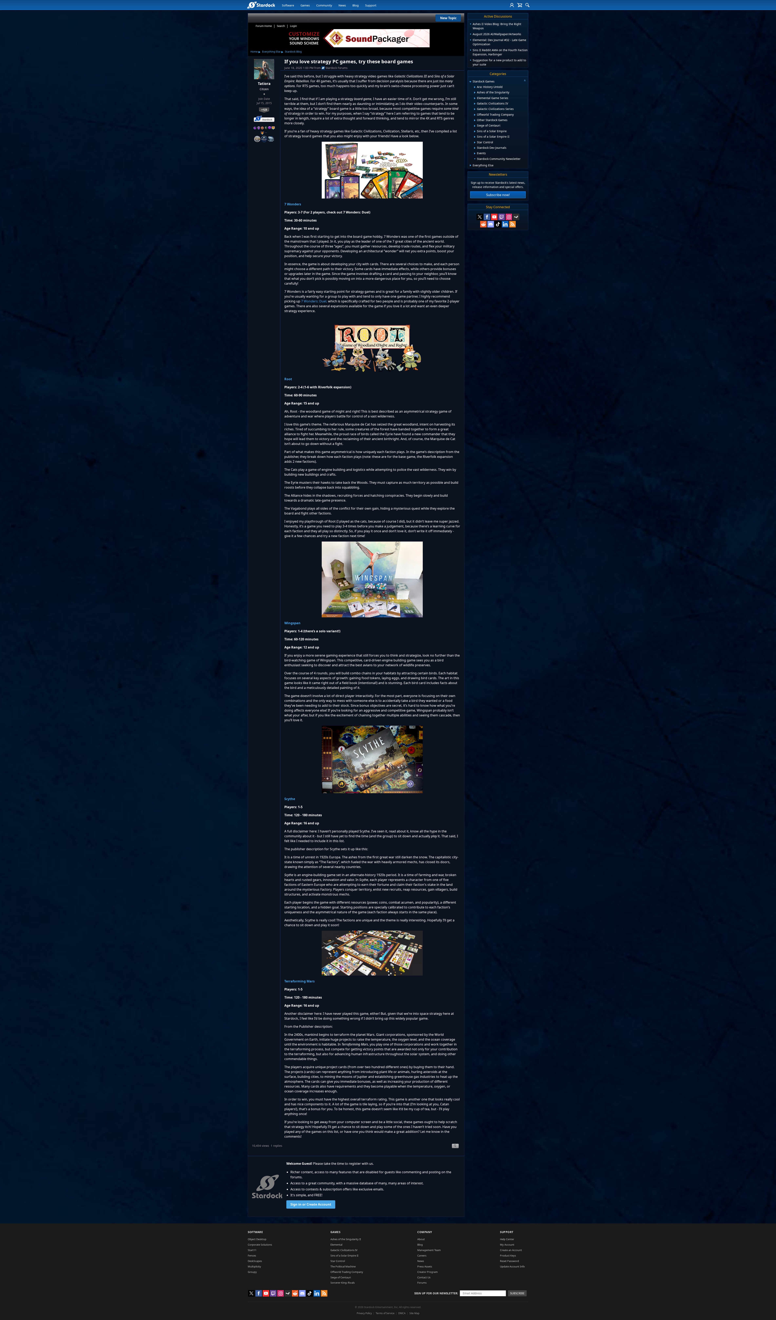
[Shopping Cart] (519, 5)
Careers (421, 1255)
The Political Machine (343, 1266)
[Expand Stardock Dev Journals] (475, 148)
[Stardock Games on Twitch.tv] (501, 217)
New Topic (448, 18)
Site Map (414, 1313)
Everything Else (271, 51)
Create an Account (511, 1250)
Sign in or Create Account (310, 1204)
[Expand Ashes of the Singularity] (475, 93)
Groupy (252, 1272)
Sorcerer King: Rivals (342, 1282)
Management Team (429, 1250)
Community (324, 5)
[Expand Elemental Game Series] (475, 98)
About (421, 1239)
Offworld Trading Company (346, 1272)
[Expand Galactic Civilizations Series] (475, 109)
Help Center (507, 1239)
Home (254, 51)
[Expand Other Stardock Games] (475, 120)
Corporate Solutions (260, 1244)
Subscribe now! (498, 195)
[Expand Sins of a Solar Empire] (475, 131)
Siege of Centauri (340, 1277)
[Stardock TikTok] (498, 224)
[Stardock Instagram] (508, 217)
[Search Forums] (527, 5)
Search (281, 26)
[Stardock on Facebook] (487, 217)
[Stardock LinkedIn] (505, 224)
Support (370, 5)
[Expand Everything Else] (470, 165)
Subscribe (517, 1293)
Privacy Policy (364, 1313)
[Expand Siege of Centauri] (475, 126)
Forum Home (264, 26)
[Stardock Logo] (261, 5)
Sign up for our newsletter (435, 1293)
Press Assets (424, 1266)
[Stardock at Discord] (490, 224)
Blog (355, 5)
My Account (507, 1244)
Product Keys (508, 1255)
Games (305, 5)
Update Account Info (512, 1266)
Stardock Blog (293, 51)
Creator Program (427, 1272)
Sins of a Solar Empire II (344, 1255)
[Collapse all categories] (524, 80)
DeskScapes (255, 1261)
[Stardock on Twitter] (479, 217)
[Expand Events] (475, 153)
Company (424, 1232)
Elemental (336, 1244)
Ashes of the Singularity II (345, 1239)
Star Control (337, 1261)
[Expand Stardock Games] (470, 81)
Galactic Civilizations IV (343, 1250)
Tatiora (264, 83)
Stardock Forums (337, 68)
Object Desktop (257, 1239)
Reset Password (509, 1261)
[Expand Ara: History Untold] (475, 87)
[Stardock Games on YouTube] (494, 217)
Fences (252, 1255)
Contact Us (423, 1277)
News (342, 5)
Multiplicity (254, 1266)
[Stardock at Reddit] (483, 224)
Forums (422, 1282)
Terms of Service (385, 1313)
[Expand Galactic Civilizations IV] (475, 104)
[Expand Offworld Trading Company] (475, 115)
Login (293, 26)
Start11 (252, 1250)
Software (288, 5)
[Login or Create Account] (512, 5)
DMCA (402, 1313)
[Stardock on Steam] (516, 217)
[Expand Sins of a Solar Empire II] (475, 137)
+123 (264, 109)
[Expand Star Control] (475, 143)
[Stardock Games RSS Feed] (512, 224)
